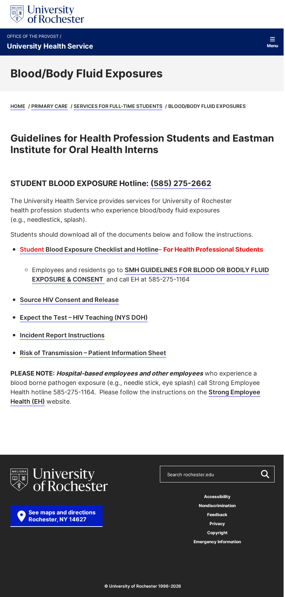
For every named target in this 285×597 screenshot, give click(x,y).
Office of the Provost (33, 36)
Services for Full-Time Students (118, 106)
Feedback (217, 515)
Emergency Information (217, 542)
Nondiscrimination (217, 505)
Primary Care (49, 106)
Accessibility (217, 496)
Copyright (217, 533)
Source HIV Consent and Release (69, 299)
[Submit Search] (264, 474)
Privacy (217, 524)
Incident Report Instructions (62, 334)
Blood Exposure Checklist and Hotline (89, 249)
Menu (272, 45)
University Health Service (50, 46)
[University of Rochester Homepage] (47, 14)
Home (17, 106)
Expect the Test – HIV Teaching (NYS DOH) (84, 317)
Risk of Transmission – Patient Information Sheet (93, 352)
